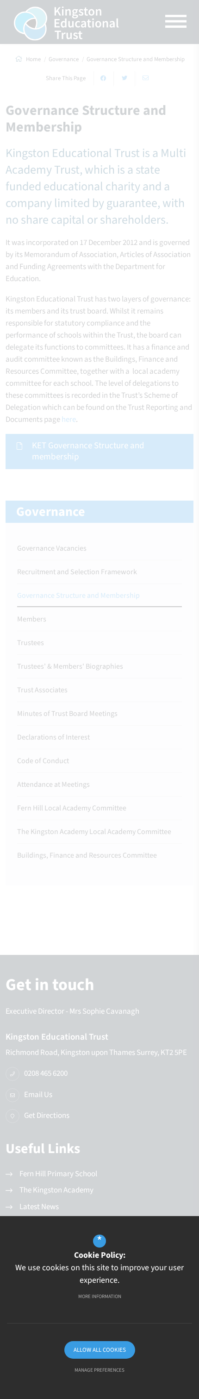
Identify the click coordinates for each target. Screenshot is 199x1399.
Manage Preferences (99, 1370)
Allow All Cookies (100, 1350)
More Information (99, 1296)
